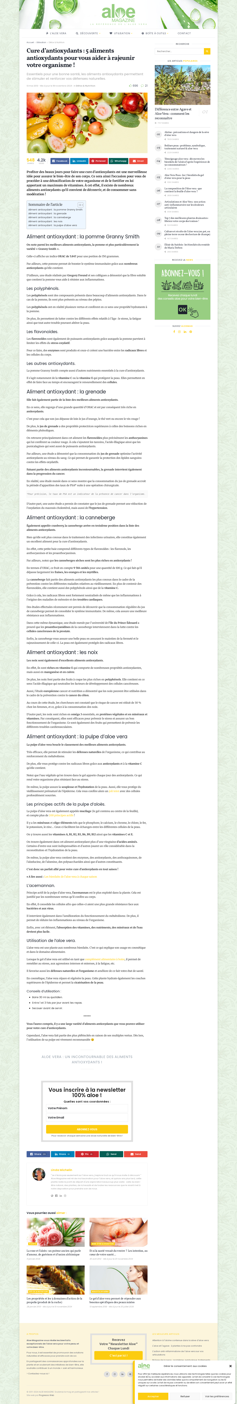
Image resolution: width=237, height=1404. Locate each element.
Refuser (185, 1396)
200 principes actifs (61, 815)
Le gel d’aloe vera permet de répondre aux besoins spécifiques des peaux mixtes (115, 1300)
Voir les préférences (217, 1396)
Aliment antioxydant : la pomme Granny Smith (55, 209)
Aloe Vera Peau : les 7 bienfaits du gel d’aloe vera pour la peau (184, 176)
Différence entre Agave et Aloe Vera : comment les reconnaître (173, 114)
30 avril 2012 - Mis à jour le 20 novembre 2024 (111, 1258)
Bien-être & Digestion (103, 1244)
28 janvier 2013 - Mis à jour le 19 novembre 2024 (49, 1306)
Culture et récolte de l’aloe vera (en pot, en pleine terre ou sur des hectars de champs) (187, 233)
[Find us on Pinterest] (190, 332)
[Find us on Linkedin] (185, 332)
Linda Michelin (61, 1170)
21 (146, 86)
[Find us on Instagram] (179, 332)
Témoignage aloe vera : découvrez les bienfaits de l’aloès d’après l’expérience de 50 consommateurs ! (187, 162)
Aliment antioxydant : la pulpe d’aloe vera (52, 225)
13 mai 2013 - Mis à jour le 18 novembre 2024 (49, 85)
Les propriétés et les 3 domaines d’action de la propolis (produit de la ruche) (54, 1300)
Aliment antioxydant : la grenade (47, 213)
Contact (184, 33)
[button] (230, 1366)
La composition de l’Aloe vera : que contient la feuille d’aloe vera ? (183, 190)
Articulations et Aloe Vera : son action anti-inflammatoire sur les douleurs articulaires (185, 205)
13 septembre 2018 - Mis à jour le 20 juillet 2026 (111, 1306)
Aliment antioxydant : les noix (45, 221)
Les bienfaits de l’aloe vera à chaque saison (70, 876)
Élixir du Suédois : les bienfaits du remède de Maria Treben (187, 246)
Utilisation (122, 33)
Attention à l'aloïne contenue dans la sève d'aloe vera (180, 1340)
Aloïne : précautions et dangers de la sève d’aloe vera (186, 134)
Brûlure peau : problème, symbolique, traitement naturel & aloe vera (184, 147)
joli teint (113, 791)
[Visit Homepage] (118, 14)
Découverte (89, 33)
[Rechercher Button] (207, 51)
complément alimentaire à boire (105, 959)
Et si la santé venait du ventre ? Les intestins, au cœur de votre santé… (118, 1253)
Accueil (30, 42)
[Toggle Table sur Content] (79, 205)
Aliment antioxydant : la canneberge (49, 217)
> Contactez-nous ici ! (38, 1373)
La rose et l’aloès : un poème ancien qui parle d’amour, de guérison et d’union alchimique (54, 1253)
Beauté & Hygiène (100, 1291)
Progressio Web (46, 1395)
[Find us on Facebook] (174, 332)
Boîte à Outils (156, 33)
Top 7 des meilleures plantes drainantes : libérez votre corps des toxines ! (186, 219)
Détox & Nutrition (56, 42)
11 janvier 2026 (33, 1258)
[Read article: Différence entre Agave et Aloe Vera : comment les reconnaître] (182, 85)
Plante (32, 1244)
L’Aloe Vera (58, 33)
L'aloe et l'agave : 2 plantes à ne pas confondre (177, 1345)
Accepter (153, 1396)
